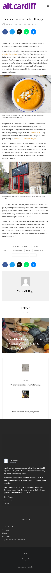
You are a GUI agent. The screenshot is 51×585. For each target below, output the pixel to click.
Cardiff (16, 246)
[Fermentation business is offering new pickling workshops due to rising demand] (25, 335)
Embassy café (35, 132)
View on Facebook (9, 501)
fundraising (18, 250)
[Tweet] (12, 31)
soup (33, 255)
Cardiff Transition (9, 54)
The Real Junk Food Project (25, 138)
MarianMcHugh (11, 24)
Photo (10, 497)
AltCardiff (13, 460)
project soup (38, 250)
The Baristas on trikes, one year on (25, 409)
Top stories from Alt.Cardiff (13, 540)
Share (7, 503)
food (36, 246)
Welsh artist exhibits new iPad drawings (25, 382)
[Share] (5, 31)
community (26, 246)
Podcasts (6, 536)
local (28, 250)
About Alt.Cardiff (9, 527)
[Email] (19, 31)
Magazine (6, 533)
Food (20, 24)
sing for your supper (21, 255)
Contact (5, 530)
